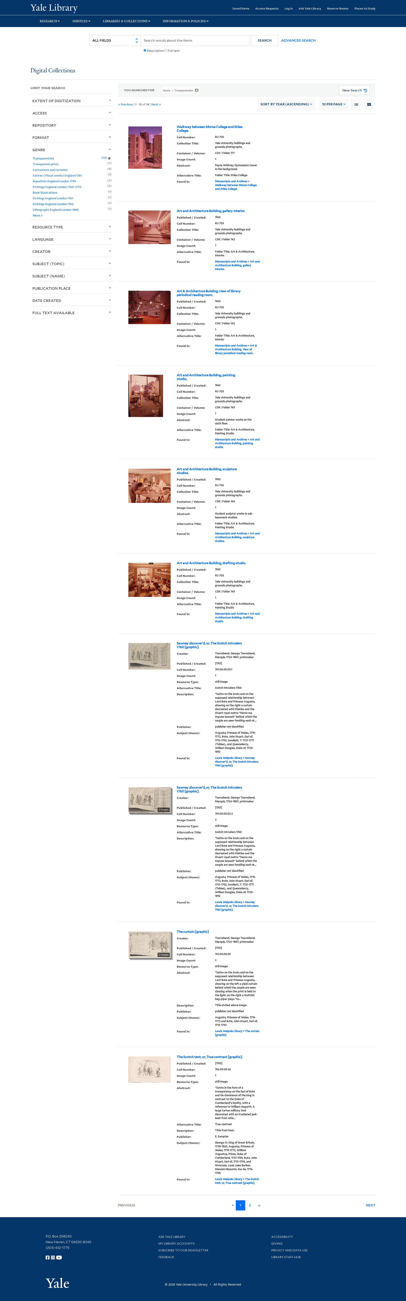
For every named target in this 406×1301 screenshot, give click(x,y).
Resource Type (47, 227)
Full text (174, 50)
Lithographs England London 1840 (56, 210)
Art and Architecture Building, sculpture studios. (207, 471)
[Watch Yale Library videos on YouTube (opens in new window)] (59, 1257)
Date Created (46, 300)
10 (332, 104)
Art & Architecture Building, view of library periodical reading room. (209, 293)
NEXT (371, 1205)
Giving (277, 1243)
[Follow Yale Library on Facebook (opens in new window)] (47, 1257)
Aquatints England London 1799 (54, 181)
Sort (285, 104)
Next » (156, 104)
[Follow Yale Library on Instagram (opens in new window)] (53, 1257)
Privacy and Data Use (289, 1250)
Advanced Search (298, 40)
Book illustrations (45, 192)
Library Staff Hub (286, 1257)
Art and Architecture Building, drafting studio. (211, 563)
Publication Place (51, 288)
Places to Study (365, 8)
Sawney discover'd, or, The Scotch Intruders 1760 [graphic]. (209, 789)
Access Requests (267, 8)
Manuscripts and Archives (231, 181)
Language (42, 239)
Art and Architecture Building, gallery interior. (211, 211)
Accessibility (282, 1237)
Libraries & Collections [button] (125, 21)
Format (40, 137)
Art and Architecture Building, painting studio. (206, 377)
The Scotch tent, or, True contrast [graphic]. (210, 1057)
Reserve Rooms (337, 8)
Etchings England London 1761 (53, 198)
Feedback (166, 1257)
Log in (289, 8)
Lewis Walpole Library (228, 757)
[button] (264, 40)
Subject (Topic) (48, 263)
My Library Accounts (176, 1243)
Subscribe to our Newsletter (183, 1250)
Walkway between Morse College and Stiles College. (210, 129)
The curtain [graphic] (193, 932)
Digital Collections (52, 71)
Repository (44, 125)
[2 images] (149, 799)
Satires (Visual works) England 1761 (57, 175)
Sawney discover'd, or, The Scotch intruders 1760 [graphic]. (209, 645)
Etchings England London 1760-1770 (57, 187)
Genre (38, 149)
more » (38, 215)
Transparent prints (46, 164)
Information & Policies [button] (184, 21)
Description (155, 50)
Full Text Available (53, 312)
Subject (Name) (48, 275)
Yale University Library (56, 8)
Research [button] (48, 21)
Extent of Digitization (56, 100)
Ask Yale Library (310, 8)
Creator (41, 251)
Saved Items (240, 8)
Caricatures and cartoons (50, 170)
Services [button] (80, 21)
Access (39, 112)
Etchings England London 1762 (53, 204)
